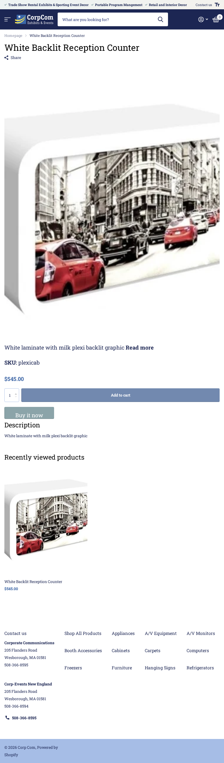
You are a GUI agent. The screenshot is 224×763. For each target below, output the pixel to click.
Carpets (152, 650)
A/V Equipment (161, 633)
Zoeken (160, 19)
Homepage (13, 35)
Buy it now (29, 415)
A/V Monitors (201, 633)
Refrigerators (200, 667)
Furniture (122, 667)
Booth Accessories (83, 650)
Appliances (123, 633)
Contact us (204, 4)
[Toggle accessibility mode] (217, 4)
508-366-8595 (24, 717)
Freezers (73, 667)
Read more (140, 347)
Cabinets (121, 650)
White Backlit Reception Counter (33, 581)
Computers (198, 650)
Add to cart (120, 395)
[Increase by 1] (17, 390)
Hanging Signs (160, 667)
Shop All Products (82, 633)
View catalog (7, 19)
